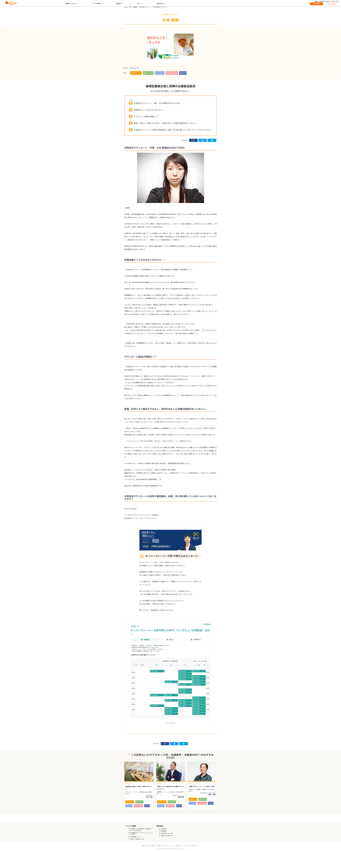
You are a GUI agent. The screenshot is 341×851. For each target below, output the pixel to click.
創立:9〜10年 (129, 805)
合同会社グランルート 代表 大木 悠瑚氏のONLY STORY (157, 103)
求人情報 (151, 845)
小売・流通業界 (133, 7)
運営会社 (144, 845)
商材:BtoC (179, 805)
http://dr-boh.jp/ (130, 508)
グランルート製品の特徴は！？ (146, 116)
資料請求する (316, 4)
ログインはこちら (331, 4)
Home (126, 7)
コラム (139, 3)
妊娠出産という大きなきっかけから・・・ (150, 109)
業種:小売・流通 (148, 73)
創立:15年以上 (161, 805)
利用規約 (158, 845)
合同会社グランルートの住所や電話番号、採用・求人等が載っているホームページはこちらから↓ (173, 129)
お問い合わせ (160, 3)
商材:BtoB (183, 73)
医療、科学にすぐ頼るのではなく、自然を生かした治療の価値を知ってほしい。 (166, 123)
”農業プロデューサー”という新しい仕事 (201, 786)
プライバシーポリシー (169, 845)
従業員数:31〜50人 (162, 801)
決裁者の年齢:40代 (172, 73)
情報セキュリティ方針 (183, 845)
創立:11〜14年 (160, 73)
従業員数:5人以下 (136, 73)
